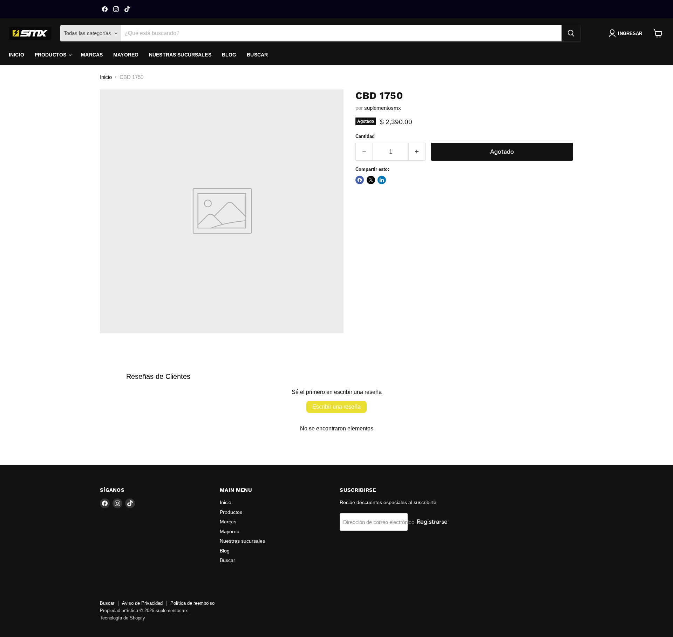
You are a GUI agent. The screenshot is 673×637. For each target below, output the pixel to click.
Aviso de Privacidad (142, 603)
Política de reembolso (192, 603)
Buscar (257, 55)
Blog (229, 55)
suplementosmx (382, 108)
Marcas (92, 55)
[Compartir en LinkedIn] (382, 180)
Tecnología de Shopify (122, 618)
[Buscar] (571, 33)
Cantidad (365, 136)
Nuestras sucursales (180, 55)
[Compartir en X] (371, 180)
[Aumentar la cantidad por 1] (417, 152)
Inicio (16, 55)
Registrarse (432, 521)
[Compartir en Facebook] (359, 180)
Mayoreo (125, 55)
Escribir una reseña (336, 407)
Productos (51, 55)
